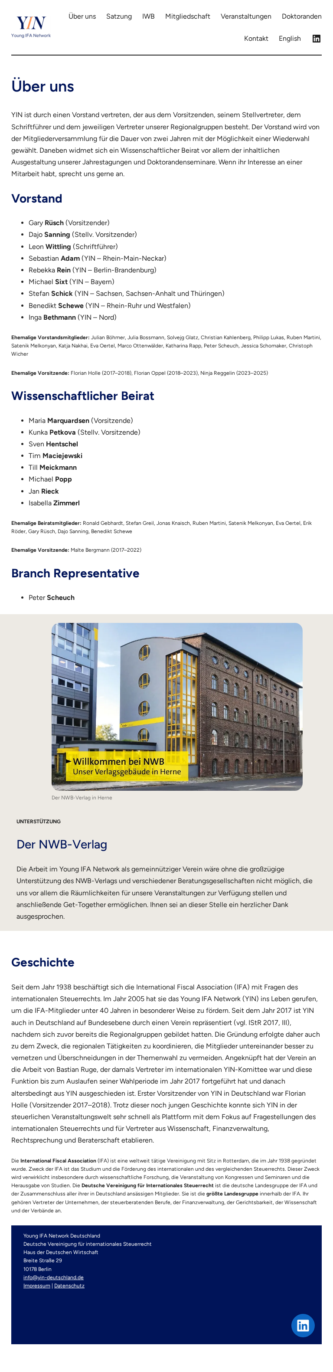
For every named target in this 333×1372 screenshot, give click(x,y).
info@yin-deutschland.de (53, 1277)
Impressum (36, 1286)
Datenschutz (69, 1286)
